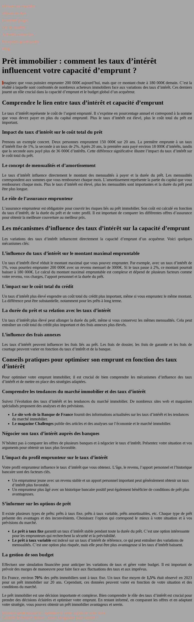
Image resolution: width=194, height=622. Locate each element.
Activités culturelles (17, 34)
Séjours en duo (14, 13)
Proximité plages (15, 20)
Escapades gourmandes (20, 41)
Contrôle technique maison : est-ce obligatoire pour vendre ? (50, 617)
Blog (6, 48)
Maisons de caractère (18, 6)
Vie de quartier (14, 27)
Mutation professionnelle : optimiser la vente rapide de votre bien (53, 613)
